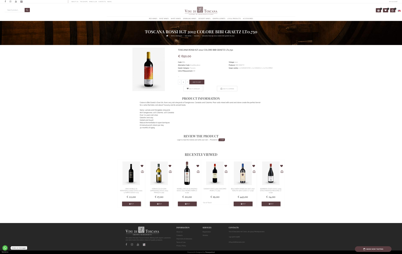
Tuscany (197, 36)
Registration (207, 232)
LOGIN (221, 140)
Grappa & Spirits (219, 18)
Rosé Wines (164, 18)
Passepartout (210, 252)
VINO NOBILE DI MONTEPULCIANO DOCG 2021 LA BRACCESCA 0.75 (131, 191)
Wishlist (205, 235)
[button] (3, 4)
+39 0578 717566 (234, 237)
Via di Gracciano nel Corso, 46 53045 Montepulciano (246, 231)
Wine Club (93, 1)
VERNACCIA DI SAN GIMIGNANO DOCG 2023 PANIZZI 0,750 (159, 191)
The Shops (84, 1)
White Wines (176, 18)
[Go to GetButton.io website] (5, 252)
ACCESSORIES (248, 18)
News (109, 1)
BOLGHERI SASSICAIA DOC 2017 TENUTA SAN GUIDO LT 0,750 (243, 190)
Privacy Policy (181, 246)
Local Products (234, 18)
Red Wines (153, 18)
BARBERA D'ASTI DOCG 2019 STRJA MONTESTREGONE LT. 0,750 (271, 191)
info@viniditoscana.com (237, 242)
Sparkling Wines (189, 18)
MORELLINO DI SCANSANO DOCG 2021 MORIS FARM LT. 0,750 (187, 191)
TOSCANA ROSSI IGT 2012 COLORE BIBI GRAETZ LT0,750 (218, 36)
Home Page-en (167, 35)
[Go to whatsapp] (5, 248)
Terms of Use (181, 242)
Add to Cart (197, 82)
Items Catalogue (176, 36)
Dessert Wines (204, 18)
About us (74, 1)
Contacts (102, 1)
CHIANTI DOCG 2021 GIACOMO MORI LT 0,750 (215, 190)
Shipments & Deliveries (184, 239)
